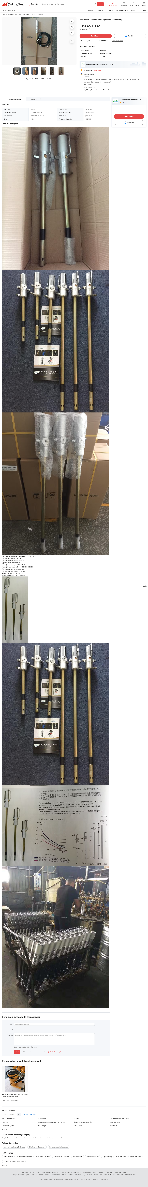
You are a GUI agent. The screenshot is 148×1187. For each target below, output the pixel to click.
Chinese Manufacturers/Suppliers (50, 1172)
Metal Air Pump (121, 1157)
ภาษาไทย (106, 1174)
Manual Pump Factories (61, 1157)
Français (47, 1174)
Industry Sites (87, 1172)
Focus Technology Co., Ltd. (60, 1179)
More (4, 1165)
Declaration (95, 1179)
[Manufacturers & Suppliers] (13, 4)
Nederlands (78, 1174)
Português (40, 1174)
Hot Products (24, 1172)
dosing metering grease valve (83, 1122)
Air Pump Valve (77, 1157)
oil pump (76, 1118)
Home (3, 14)
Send (17, 1052)
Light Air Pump (107, 1157)
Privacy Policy (104, 1179)
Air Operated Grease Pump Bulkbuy (15, 1161)
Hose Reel (5, 1122)
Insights (125, 1172)
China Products (34, 1172)
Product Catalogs (30, 1114)
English (27, 1174)
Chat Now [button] (131, 36)
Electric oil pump (115, 1122)
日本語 (96, 1174)
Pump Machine (8, 1157)
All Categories (9, 10)
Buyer (100, 10)
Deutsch (70, 1174)
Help (110, 10)
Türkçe (113, 1174)
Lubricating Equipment (37, 14)
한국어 (90, 1174)
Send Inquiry (95, 36)
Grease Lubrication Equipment (58, 1147)
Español (33, 1174)
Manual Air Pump (135, 1157)
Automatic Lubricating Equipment (14, 1147)
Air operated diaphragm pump (119, 1118)
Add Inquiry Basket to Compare (40, 78)
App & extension (121, 10)
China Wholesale (65, 1172)
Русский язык (56, 1174)
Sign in (144, 5)
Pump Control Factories (24, 1157)
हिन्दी (101, 1174)
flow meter (113, 1126)
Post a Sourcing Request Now (58, 1052)
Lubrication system (8, 1126)
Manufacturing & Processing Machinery (18, 14)
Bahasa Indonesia (130, 1174)
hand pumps (42, 1126)
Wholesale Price (76, 1172)
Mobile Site (118, 1172)
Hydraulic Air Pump (93, 1157)
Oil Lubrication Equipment (37, 1147)
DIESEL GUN (78, 1126)
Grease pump (42, 1118)
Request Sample (117, 41)
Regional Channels (98, 1172)
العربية (84, 1174)
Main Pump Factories (43, 1157)
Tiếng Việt (120, 1174)
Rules (144, 10)
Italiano (64, 1174)
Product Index (109, 1172)
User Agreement (85, 1179)
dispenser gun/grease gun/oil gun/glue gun (51, 1122)
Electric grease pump (8, 1118)
